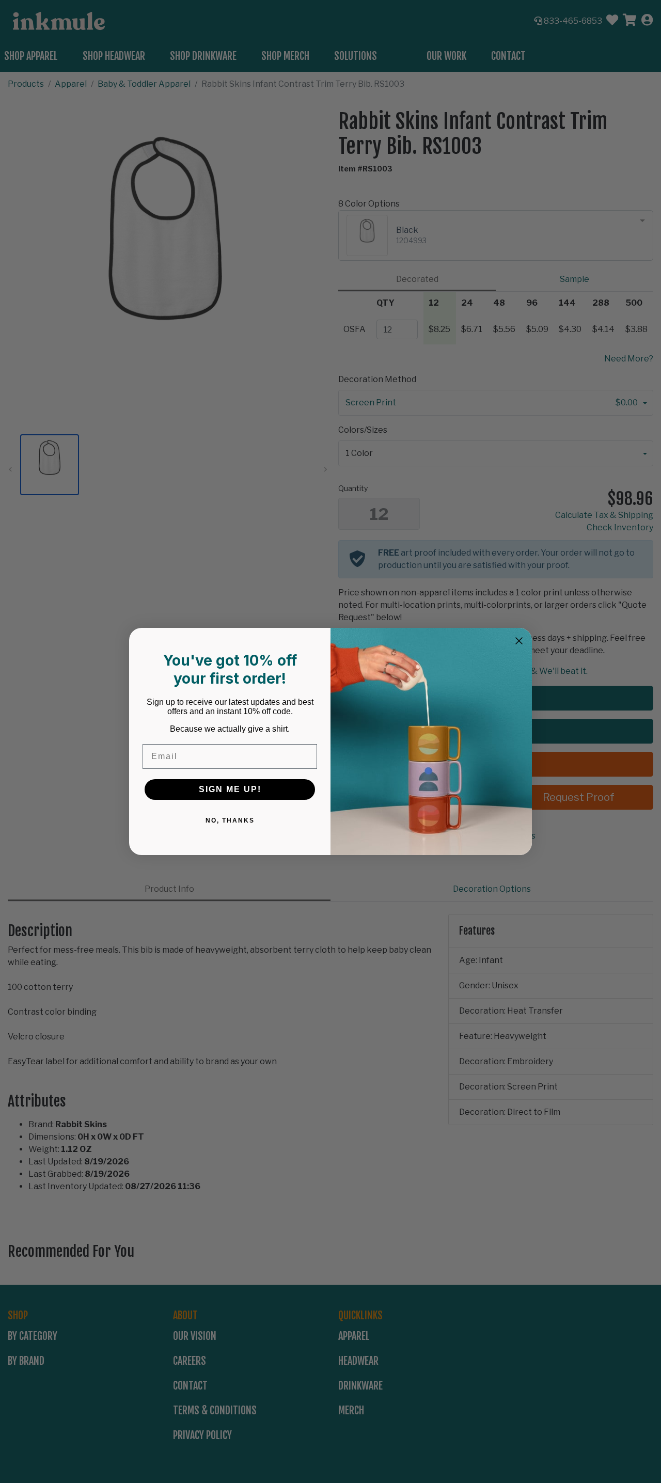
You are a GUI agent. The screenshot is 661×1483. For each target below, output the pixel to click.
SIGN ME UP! (230, 789)
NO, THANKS (230, 820)
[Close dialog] (519, 641)
